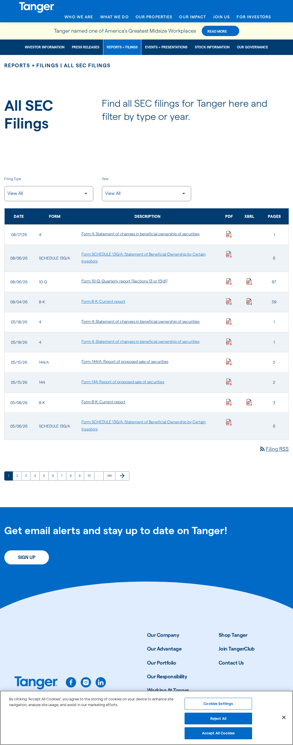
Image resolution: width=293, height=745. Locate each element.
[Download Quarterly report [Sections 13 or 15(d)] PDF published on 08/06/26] (228, 281)
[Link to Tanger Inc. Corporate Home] (146, 6)
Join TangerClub (237, 648)
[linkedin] (100, 682)
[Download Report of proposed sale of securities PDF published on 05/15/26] (228, 361)
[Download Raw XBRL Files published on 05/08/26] (249, 401)
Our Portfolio (161, 662)
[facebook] (71, 682)
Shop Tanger (233, 635)
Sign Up (26, 557)
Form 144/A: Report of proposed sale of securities (125, 361)
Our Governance (252, 47)
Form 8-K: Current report (103, 301)
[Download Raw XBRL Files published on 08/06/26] (249, 281)
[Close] (284, 717)
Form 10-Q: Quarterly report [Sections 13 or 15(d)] (124, 281)
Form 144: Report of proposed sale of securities (123, 382)
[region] (146, 718)
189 (110, 475)
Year (105, 179)
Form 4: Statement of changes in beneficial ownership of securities (140, 234)
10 (90, 475)
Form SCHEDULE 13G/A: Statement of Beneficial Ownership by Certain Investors (144, 257)
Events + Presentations (166, 47)
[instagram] (85, 682)
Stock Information (212, 47)
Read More (217, 31)
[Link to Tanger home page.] (36, 683)
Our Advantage (164, 648)
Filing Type (12, 179)
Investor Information (44, 47)
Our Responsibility (167, 676)
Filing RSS (274, 449)
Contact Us (231, 662)
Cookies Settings (218, 703)
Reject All (218, 718)
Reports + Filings (122, 47)
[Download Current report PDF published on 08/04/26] (228, 301)
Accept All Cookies (218, 733)
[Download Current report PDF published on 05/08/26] (228, 401)
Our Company (163, 635)
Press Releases (85, 47)
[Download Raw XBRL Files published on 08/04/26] (249, 301)
